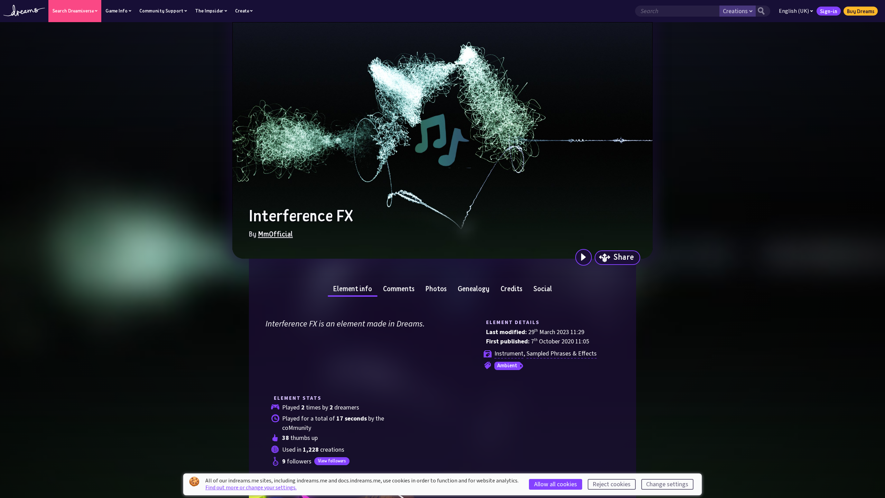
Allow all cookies (555, 484)
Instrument (508, 353)
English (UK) (794, 11)
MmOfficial (275, 233)
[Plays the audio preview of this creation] (583, 257)
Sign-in (828, 11)
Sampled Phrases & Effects (562, 353)
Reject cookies (612, 484)
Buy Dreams (860, 11)
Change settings (667, 484)
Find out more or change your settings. (251, 487)
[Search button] (763, 11)
